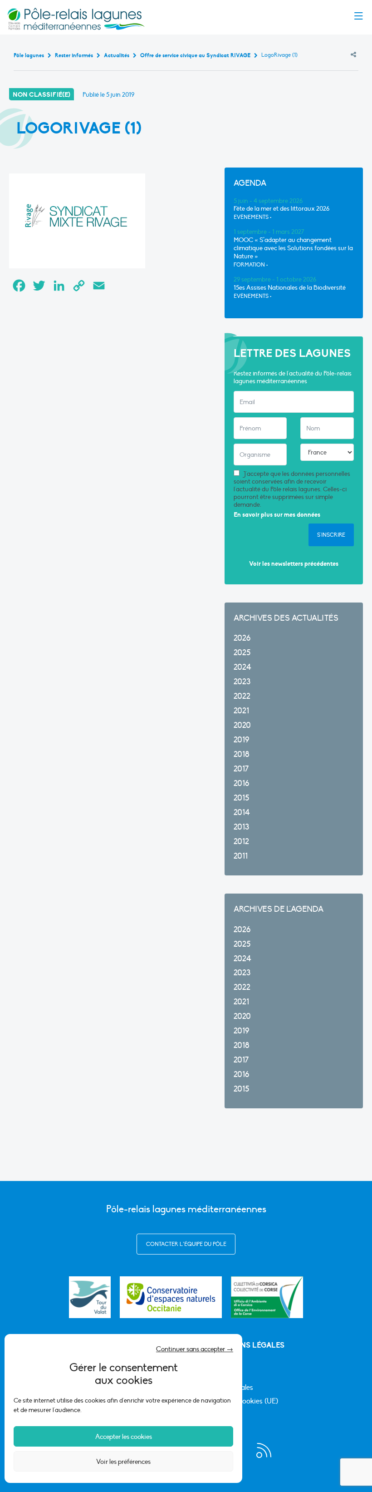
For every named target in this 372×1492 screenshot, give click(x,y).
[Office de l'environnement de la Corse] (267, 1297)
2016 (241, 783)
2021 (241, 711)
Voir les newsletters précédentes (293, 564)
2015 (241, 798)
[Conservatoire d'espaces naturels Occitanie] (171, 1297)
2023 (242, 682)
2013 (241, 827)
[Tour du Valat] (90, 1297)
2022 (242, 696)
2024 (242, 667)
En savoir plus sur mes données (277, 515)
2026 (242, 638)
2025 (242, 652)
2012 (241, 841)
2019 (241, 740)
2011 (241, 856)
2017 (241, 769)
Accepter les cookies (123, 1437)
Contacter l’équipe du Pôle (186, 1244)
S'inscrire (331, 535)
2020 (242, 725)
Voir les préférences (123, 1461)
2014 (242, 812)
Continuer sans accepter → (194, 1349)
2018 (242, 754)
